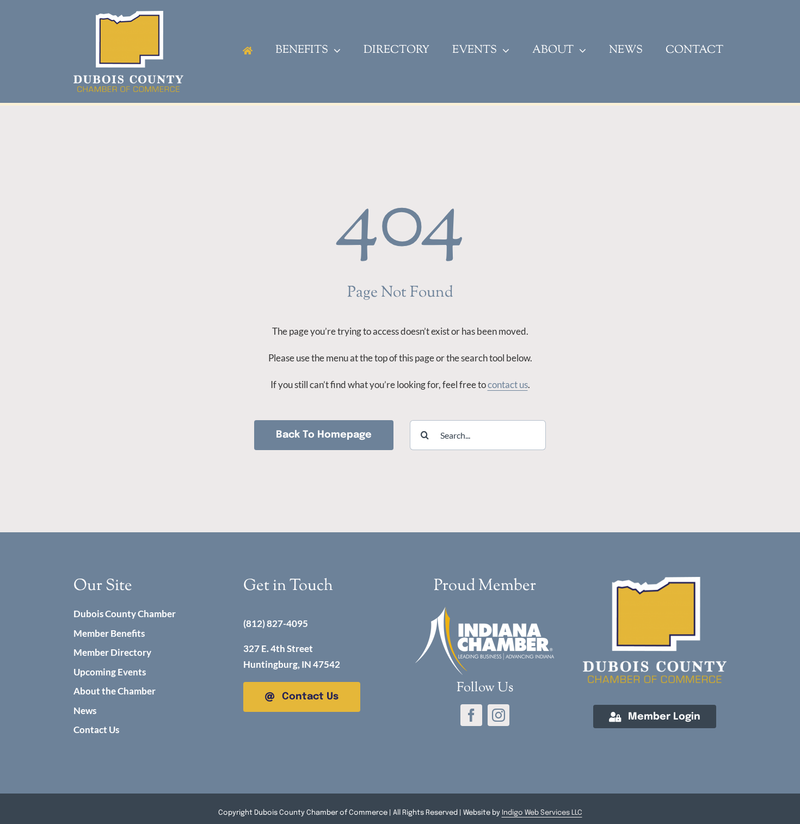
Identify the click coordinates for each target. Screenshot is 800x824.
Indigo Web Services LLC (542, 812)
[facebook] (471, 715)
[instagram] (498, 715)
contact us (508, 384)
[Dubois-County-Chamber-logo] (655, 581)
